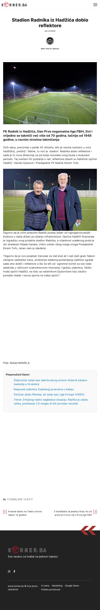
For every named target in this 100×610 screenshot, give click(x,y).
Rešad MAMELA (20, 362)
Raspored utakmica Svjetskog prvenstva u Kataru (44, 389)
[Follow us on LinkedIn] (14, 571)
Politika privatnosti (50, 589)
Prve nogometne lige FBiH (64, 131)
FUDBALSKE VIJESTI (20, 499)
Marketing (57, 585)
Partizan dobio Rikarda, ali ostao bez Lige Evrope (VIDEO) (49, 394)
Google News (72, 585)
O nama (45, 585)
